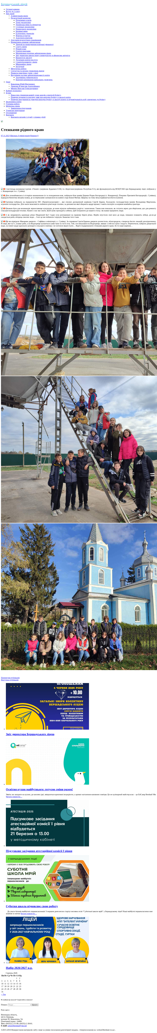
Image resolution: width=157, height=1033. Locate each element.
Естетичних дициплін (25, 33)
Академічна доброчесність (27, 77)
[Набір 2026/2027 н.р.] (47, 963)
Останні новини (13, 9)
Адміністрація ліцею (19, 16)
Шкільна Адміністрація (20, 136)
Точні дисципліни (23, 22)
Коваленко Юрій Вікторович (23, 84)
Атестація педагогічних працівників (26, 40)
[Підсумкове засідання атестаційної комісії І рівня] (47, 846)
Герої (8, 82)
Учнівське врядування (15, 110)
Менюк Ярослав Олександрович (24, 88)
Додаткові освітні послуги (27, 60)
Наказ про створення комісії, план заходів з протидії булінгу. (36, 95)
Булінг (8, 93)
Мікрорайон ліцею (23, 64)
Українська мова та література (28, 25)
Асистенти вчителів (24, 38)
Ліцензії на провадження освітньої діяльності (34, 44)
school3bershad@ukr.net (17, 1026)
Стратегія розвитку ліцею (26, 62)
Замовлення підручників (21, 108)
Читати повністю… (14, 797)
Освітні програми (23, 51)
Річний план (21, 49)
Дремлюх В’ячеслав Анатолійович (25, 86)
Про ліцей (10, 14)
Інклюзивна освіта (13, 102)
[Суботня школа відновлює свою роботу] (47, 901)
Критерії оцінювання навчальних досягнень (34, 80)
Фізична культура (23, 36)
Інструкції (20, 66)
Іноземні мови (22, 31)
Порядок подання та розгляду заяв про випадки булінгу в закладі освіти (41, 97)
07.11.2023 (5, 136)
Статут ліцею (21, 47)
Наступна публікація (9, 680)
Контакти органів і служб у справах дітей (28, 117)
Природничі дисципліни (26, 29)
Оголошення (11, 113)
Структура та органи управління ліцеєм (27, 71)
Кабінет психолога (13, 91)
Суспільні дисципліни (25, 27)
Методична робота (18, 69)
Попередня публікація (10, 678)
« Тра (3, 994)
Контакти (10, 115)
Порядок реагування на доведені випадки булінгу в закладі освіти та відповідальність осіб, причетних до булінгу (58, 99)
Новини (33, 136)
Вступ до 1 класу (13, 11)
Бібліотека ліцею (13, 106)
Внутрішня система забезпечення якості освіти (30, 75)
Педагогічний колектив (21, 18)
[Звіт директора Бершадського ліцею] (47, 729)
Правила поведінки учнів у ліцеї (24, 73)
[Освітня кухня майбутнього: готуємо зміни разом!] (47, 784)
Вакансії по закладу (24, 58)
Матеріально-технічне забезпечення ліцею (33, 53)
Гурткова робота (13, 104)
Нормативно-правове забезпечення (25, 42)
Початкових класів (23, 20)
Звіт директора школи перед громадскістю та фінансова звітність (43, 55)
